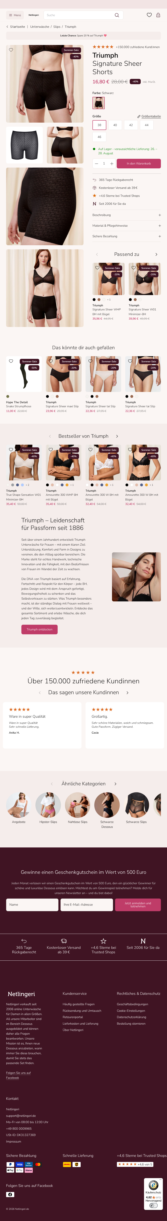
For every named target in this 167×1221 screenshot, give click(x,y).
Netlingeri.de (22, 1209)
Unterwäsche (39, 27)
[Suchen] (116, 15)
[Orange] (67, 485)
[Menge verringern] (96, 163)
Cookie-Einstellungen (131, 1011)
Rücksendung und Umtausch (82, 1011)
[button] (83, 15)
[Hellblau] (22, 485)
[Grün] (7, 396)
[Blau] (17, 485)
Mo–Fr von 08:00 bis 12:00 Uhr (27, 1122)
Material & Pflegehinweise (110, 226)
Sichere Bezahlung (104, 236)
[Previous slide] (39, 692)
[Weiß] (57, 485)
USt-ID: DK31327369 (21, 1135)
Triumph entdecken (39, 629)
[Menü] (160, 1180)
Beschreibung (101, 215)
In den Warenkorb (139, 163)
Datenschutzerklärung (131, 1017)
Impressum (13, 1141)
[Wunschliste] (149, 15)
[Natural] (103, 299)
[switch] (153, 1205)
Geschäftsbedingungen (132, 1004)
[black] (98, 103)
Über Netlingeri (73, 1030)
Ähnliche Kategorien (84, 783)
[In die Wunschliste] (11, 50)
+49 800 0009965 (19, 1129)
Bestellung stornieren (131, 1024)
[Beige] (52, 485)
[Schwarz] (94, 299)
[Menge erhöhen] (112, 163)
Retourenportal (73, 1017)
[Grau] (12, 485)
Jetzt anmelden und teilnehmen (138, 904)
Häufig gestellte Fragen (78, 1004)
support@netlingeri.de (21, 1116)
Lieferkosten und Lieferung (80, 1024)
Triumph (70, 27)
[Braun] (99, 299)
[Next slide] (127, 692)
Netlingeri (12, 1109)
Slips (56, 27)
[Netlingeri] (34, 15)
